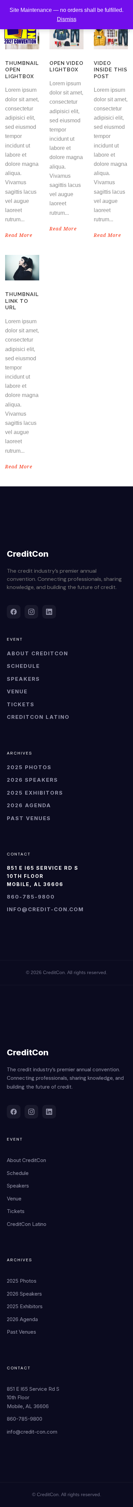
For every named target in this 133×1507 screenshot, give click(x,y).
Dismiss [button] (66, 19)
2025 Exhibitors (35, 793)
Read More (18, 235)
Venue (17, 691)
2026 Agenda (29, 805)
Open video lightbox (66, 66)
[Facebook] (13, 612)
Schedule (23, 666)
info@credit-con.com (45, 909)
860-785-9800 (31, 897)
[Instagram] (31, 612)
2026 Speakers (32, 780)
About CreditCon (37, 653)
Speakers (23, 679)
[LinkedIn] (49, 612)
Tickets (20, 704)
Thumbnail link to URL (22, 301)
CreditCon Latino (38, 717)
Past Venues (29, 818)
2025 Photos (29, 767)
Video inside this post (110, 70)
